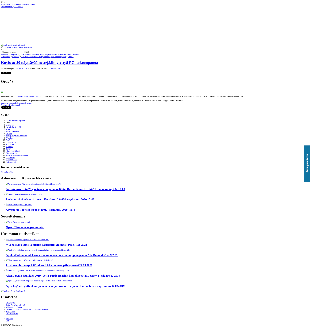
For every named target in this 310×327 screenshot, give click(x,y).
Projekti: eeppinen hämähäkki (17, 155)
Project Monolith (12, 131)
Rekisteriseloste (12, 314)
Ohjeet (55, 54)
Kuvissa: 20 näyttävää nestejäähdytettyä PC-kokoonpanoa (43, 57)
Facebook (9, 319)
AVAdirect (10, 138)
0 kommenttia (56, 68)
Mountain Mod (11, 160)
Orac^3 (71, 57)
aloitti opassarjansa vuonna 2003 (26, 96)
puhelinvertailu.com (27, 4)
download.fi (14, 4)
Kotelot (26, 54)
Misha (8, 129)
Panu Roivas (22, 68)
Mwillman (10, 144)
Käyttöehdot (10, 312)
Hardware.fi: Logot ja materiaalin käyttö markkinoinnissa (27, 309)
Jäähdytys (19, 54)
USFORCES (11, 142)
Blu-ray (4, 54)
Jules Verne (10, 158)
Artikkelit (15, 57)
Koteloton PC (11, 162)
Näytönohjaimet (46, 54)
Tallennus (76, 54)
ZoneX (8, 149)
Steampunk (10, 125)
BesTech (9, 140)
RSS (7, 321)
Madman (9, 147)
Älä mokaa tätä (11, 153)
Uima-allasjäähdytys (13, 151)
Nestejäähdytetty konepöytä (16, 136)
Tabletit (69, 54)
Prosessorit (62, 54)
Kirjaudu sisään (7, 172)
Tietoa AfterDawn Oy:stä (15, 305)
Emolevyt (11, 54)
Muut (37, 54)
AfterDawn (5, 4)
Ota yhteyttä (10, 303)
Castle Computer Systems (15, 120)
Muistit (32, 54)
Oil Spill (9, 134)
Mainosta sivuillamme (14, 307)
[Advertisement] (73, 27)
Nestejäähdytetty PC (13, 127)
